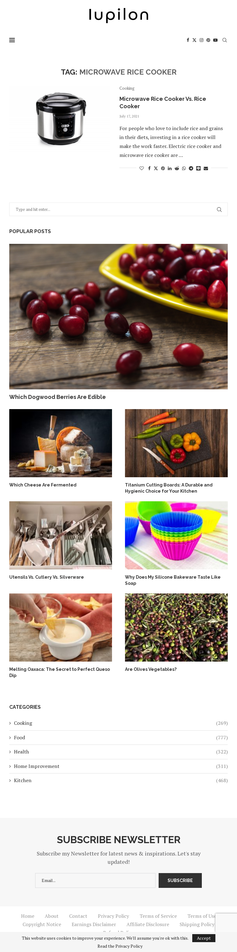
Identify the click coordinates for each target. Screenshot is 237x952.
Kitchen (121, 780)
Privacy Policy (113, 916)
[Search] (225, 40)
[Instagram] (201, 40)
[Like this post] (141, 168)
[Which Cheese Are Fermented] (60, 443)
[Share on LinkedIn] (170, 168)
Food (121, 737)
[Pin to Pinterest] (163, 168)
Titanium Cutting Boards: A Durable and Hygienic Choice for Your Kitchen (169, 488)
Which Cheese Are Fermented (43, 484)
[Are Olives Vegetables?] (176, 627)
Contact (78, 916)
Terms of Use (201, 916)
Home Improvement (121, 766)
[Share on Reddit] (177, 168)
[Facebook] (188, 40)
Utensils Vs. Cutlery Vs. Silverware (46, 577)
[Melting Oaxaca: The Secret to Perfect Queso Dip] (60, 627)
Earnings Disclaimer (94, 924)
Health (121, 751)
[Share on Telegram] (191, 168)
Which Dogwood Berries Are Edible (57, 397)
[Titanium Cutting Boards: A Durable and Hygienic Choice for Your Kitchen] (176, 443)
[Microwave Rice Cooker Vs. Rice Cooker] (59, 119)
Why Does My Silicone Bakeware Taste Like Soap (173, 580)
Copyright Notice (42, 924)
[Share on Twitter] (156, 168)
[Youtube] (215, 40)
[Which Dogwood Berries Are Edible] (118, 316)
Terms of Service (158, 916)
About (52, 916)
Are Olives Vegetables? (151, 669)
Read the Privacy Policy (120, 946)
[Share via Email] (206, 168)
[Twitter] (194, 40)
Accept (204, 938)
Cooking (121, 723)
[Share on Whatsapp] (184, 168)
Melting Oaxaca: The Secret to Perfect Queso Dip (59, 672)
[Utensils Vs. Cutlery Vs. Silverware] (60, 535)
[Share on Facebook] (149, 168)
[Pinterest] (208, 40)
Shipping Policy (197, 924)
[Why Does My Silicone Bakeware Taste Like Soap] (176, 535)
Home (27, 916)
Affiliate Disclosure (148, 924)
